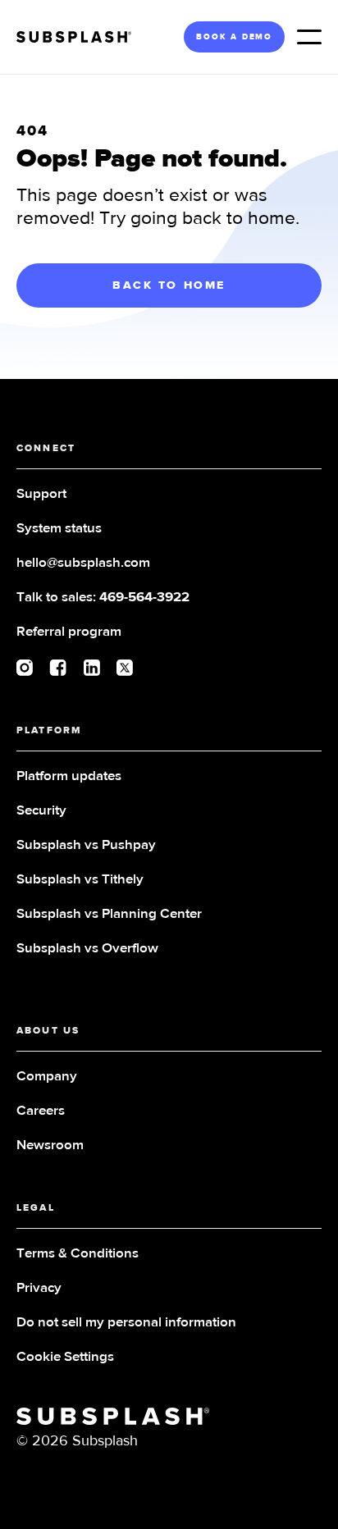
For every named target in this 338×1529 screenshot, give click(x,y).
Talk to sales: (103, 598)
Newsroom (50, 1145)
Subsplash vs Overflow (87, 949)
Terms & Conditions (77, 1254)
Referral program (68, 632)
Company (46, 1077)
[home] (80, 36)
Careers (40, 1111)
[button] (309, 37)
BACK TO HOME (169, 285)
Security (41, 811)
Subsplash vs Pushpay (86, 845)
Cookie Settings (65, 1357)
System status (59, 529)
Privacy (39, 1288)
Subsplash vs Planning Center (109, 914)
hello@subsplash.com (83, 563)
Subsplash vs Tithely (80, 880)
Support (41, 494)
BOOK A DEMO (234, 37)
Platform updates (68, 776)
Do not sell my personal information (126, 1323)
